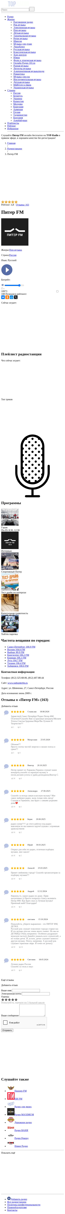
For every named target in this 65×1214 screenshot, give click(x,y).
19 (14, 807)
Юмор (16, 57)
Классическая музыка (24, 52)
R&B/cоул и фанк (22, 85)
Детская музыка (21, 82)
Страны (11, 90)
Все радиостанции (16, 1202)
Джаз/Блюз (19, 46)
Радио (10, 16)
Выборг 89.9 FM (15, 652)
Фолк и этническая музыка (27, 60)
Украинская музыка (23, 87)
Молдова (18, 104)
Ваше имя (6, 990)
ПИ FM (18, 1098)
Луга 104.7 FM (14, 660)
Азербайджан (20, 120)
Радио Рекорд (21, 1138)
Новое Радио (21, 1146)
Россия (16, 93)
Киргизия (18, 106)
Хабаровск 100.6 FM (17, 666)
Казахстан (18, 101)
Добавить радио (19, 1199)
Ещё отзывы (7, 980)
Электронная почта (11, 993)
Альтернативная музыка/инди (28, 71)
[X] (16, 297)
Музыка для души (22, 44)
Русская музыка (21, 49)
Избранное (12, 128)
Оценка (5, 996)
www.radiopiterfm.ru (18, 683)
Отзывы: (22, 204)
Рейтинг (11, 126)
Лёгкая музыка (21, 33)
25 (14, 970)
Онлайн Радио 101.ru (24, 63)
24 (14, 907)
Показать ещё (8, 1152)
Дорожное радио (23, 1122)
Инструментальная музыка (27, 79)
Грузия (16, 112)
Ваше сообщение (10, 1015)
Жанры (11, 19)
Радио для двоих (23, 1106)
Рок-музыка (19, 25)
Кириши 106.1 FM (16, 657)
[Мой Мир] (11, 297)
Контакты (12, 1210)
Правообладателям (17, 1207)
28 (14, 778)
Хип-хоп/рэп (20, 55)
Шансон (17, 41)
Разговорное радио (23, 22)
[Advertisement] (32, 179)
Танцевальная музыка (24, 35)
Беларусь (18, 96)
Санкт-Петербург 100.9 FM (21, 647)
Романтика (19, 74)
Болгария (18, 117)
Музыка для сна (21, 76)
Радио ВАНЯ (21, 1130)
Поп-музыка (19, 30)
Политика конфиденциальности (23, 1204)
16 (14, 832)
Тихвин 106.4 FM (16, 663)
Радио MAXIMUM (24, 1114)
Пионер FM (21, 1091)
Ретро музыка (20, 38)
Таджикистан (20, 115)
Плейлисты (13, 123)
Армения (18, 109)
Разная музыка (20, 65)
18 (14, 855)
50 (14, 947)
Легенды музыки (22, 68)
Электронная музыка (24, 27)
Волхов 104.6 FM (16, 649)
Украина (17, 98)
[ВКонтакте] (3, 297)
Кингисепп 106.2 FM (18, 655)
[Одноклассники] (7, 297)
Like (61, 291)
